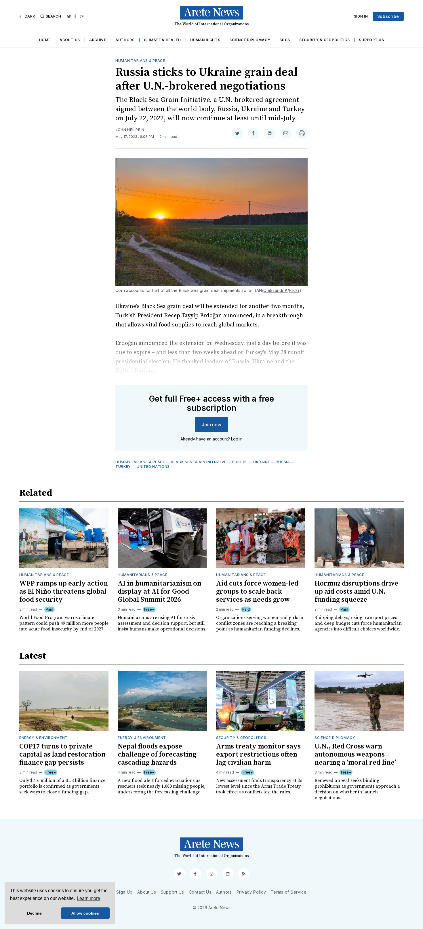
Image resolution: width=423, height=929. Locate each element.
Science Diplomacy (249, 40)
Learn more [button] (88, 898)
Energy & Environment (43, 738)
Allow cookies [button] (85, 913)
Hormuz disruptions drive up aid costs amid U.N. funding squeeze (356, 591)
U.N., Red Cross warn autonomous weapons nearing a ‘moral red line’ (355, 754)
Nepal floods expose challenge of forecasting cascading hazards (157, 754)
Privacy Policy (251, 892)
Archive (97, 40)
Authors (125, 40)
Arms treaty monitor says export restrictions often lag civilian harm (258, 754)
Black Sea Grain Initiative (198, 462)
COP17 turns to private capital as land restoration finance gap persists (62, 754)
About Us (70, 40)
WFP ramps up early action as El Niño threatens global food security (63, 591)
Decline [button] (34, 913)
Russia (283, 462)
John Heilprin (129, 130)
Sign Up (124, 892)
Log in (237, 438)
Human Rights (205, 40)
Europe (239, 462)
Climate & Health (162, 40)
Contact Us (200, 892)
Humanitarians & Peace (140, 60)
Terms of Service (289, 892)
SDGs (284, 40)
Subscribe (388, 16)
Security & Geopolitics (324, 40)
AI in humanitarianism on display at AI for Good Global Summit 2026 (159, 591)
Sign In (361, 16)
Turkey (123, 466)
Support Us (371, 40)
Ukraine (261, 462)
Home (45, 40)
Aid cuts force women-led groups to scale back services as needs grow (257, 591)
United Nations (153, 466)
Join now (211, 425)
